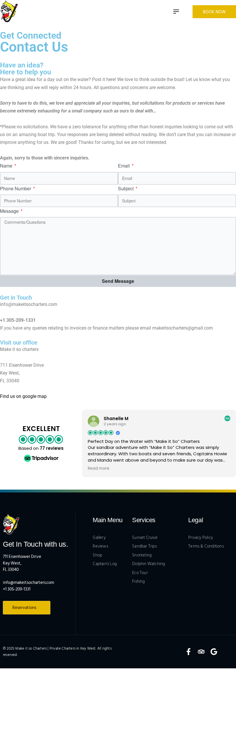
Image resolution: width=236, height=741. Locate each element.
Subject (126, 188)
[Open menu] (176, 11)
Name (7, 165)
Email (124, 165)
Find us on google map (23, 396)
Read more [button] (98, 468)
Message (10, 211)
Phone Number (16, 188)
